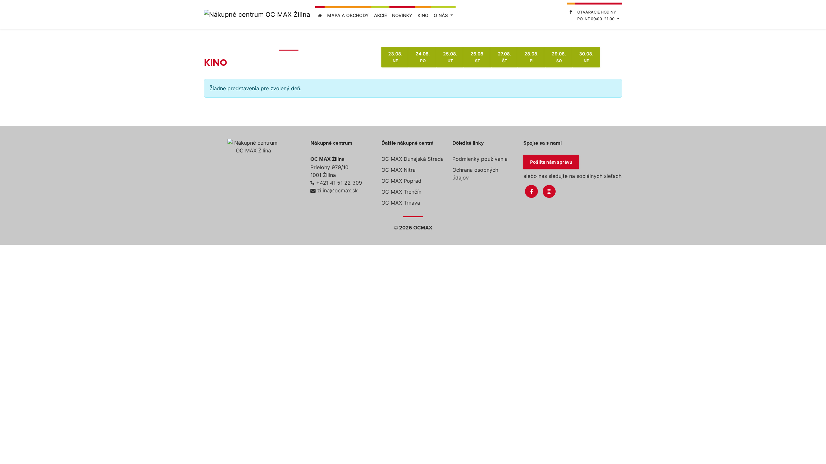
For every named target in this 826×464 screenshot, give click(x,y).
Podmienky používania (480, 159)
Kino (423, 15)
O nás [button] (441, 15)
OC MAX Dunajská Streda (412, 159)
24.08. (423, 57)
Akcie (380, 15)
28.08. (531, 57)
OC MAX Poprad (401, 181)
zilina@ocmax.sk (337, 190)
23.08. (395, 57)
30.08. (586, 57)
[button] (598, 14)
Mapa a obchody (348, 15)
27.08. (504, 57)
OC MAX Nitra (398, 170)
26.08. (477, 57)
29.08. (559, 57)
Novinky (402, 15)
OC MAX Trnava (400, 202)
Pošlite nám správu (551, 162)
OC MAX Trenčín (401, 191)
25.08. (450, 57)
